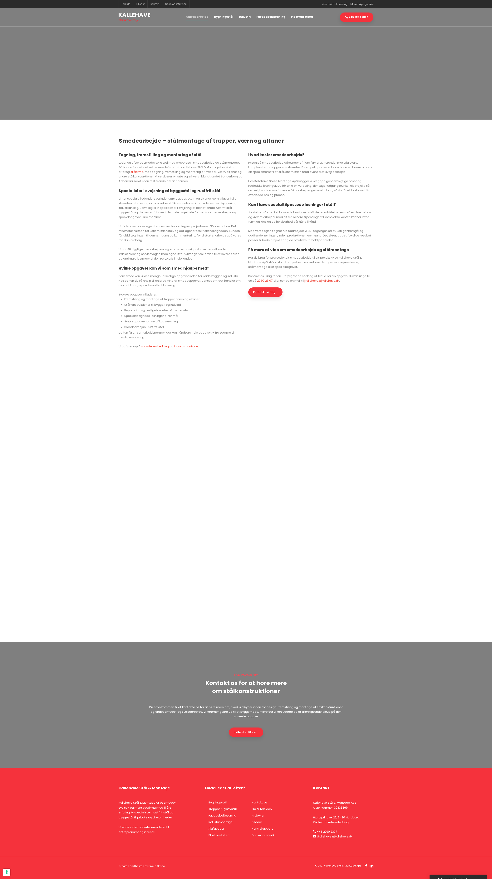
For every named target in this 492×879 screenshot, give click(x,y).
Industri (245, 17)
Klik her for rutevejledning (331, 822)
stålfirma (136, 172)
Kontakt (154, 4)
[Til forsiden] (134, 17)
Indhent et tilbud (245, 732)
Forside (126, 4)
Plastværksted (302, 17)
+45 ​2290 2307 (327, 832)
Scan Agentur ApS (176, 4)
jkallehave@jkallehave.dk (321, 281)
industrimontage (186, 346)
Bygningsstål (223, 17)
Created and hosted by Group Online (142, 866)
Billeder (140, 4)
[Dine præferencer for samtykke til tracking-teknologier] (6, 872)
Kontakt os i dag (264, 292)
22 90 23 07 (265, 281)
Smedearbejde (197, 17)
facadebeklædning (155, 346)
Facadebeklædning (270, 17)
